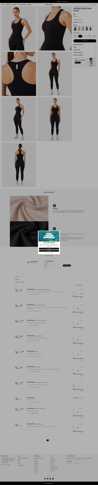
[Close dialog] (58, 231)
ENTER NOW (49, 248)
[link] (49, 236)
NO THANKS (49, 250)
